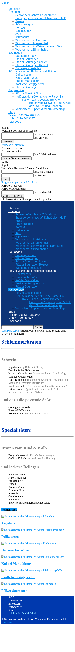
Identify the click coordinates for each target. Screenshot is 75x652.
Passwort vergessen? (12, 144)
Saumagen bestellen (28, 68)
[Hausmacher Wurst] (29, 543)
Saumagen (15, 52)
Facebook (14, 121)
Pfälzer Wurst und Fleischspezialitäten (32, 71)
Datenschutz (23, 30)
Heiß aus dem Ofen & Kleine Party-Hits (39, 96)
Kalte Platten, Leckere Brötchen (41, 99)
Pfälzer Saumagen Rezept (31, 65)
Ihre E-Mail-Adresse (45, 154)
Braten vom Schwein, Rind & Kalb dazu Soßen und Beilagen (50, 104)
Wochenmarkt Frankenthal (31, 43)
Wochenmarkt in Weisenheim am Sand (39, 46)
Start (3, 330)
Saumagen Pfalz (25, 55)
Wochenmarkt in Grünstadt (31, 40)
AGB (18, 33)
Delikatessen (23, 74)
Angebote (8, 523)
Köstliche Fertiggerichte (30, 84)
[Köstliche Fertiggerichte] (32, 570)
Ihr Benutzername (43, 134)
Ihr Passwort (40, 137)
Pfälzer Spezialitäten (28, 93)
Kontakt (20, 27)
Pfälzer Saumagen (26, 58)
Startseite (14, 8)
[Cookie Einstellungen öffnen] (27, 648)
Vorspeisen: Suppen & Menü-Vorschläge (40, 109)
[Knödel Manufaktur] (32, 556)
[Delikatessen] (32, 529)
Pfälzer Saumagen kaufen (31, 62)
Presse (19, 21)
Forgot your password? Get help (19, 182)
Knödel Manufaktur (27, 80)
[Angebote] (28, 516)
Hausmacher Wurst (27, 77)
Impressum (22, 37)
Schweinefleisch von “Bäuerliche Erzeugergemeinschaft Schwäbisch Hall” (40, 17)
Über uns (14, 11)
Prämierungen (24, 24)
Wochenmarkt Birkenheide (31, 49)
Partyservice (16, 90)
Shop (11, 112)
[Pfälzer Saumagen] (28, 583)
